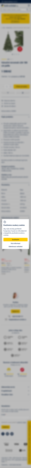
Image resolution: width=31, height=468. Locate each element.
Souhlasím (15, 240)
